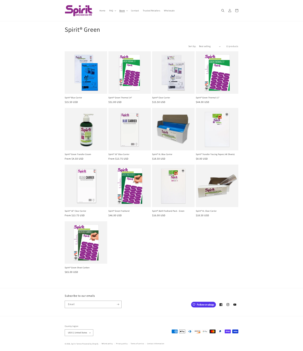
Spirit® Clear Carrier (161, 97)
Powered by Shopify (90, 344)
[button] (112, 10)
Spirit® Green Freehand (118, 211)
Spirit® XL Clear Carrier (206, 211)
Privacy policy (122, 343)
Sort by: (192, 46)
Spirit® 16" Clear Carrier (75, 211)
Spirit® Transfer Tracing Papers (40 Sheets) (215, 154)
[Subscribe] (117, 304)
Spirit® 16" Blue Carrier (118, 154)
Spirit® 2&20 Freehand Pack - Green (168, 211)
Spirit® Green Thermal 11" (208, 97)
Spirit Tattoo (76, 344)
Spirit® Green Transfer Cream (78, 154)
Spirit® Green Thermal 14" (120, 97)
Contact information (155, 343)
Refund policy (107, 343)
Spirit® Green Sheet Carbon (77, 267)
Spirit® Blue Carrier (73, 97)
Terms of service (137, 343)
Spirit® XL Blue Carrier (162, 154)
